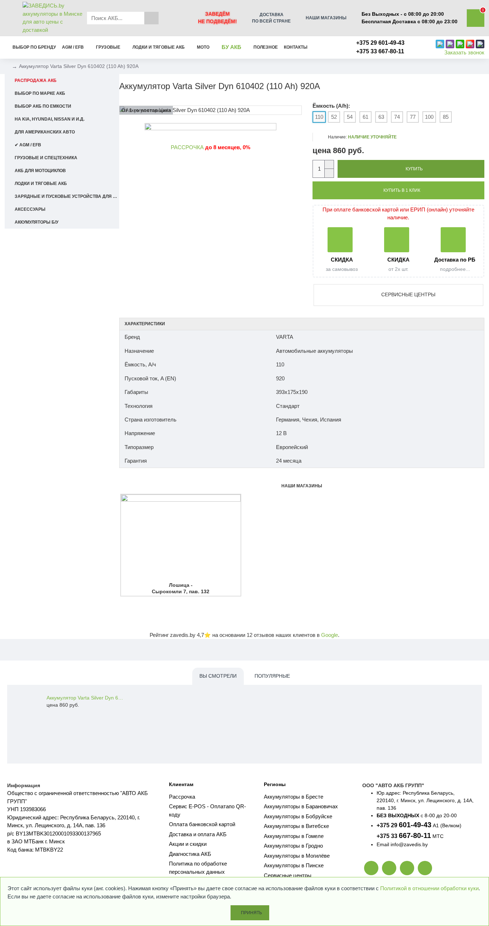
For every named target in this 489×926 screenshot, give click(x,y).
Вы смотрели (218, 676)
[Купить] (48, 712)
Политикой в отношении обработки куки (429, 888)
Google (329, 635)
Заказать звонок (464, 52)
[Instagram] (425, 868)
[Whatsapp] (389, 868)
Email (383, 844)
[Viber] (371, 868)
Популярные (272, 676)
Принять (251, 912)
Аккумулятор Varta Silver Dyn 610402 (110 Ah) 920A (85, 698)
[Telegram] (407, 868)
